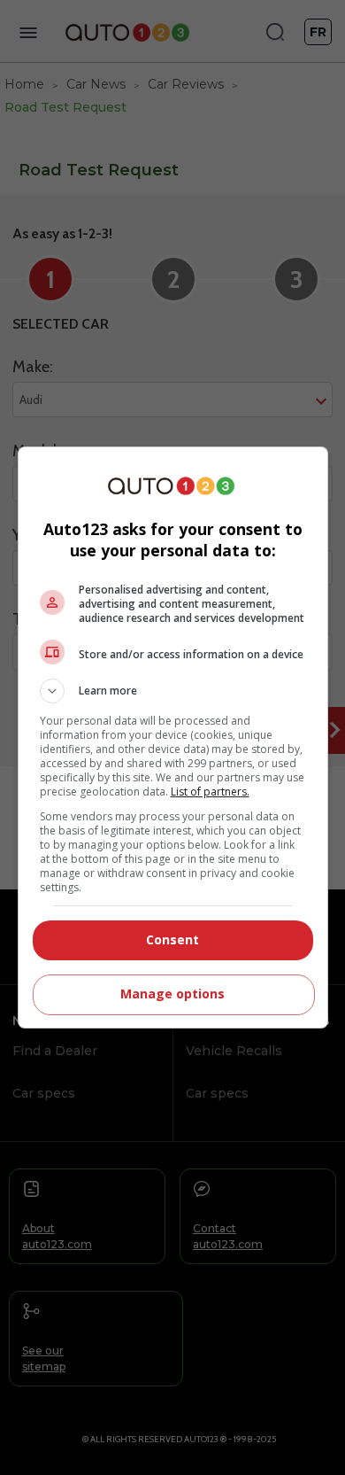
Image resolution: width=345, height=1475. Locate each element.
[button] (173, 691)
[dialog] (173, 737)
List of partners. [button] (210, 791)
